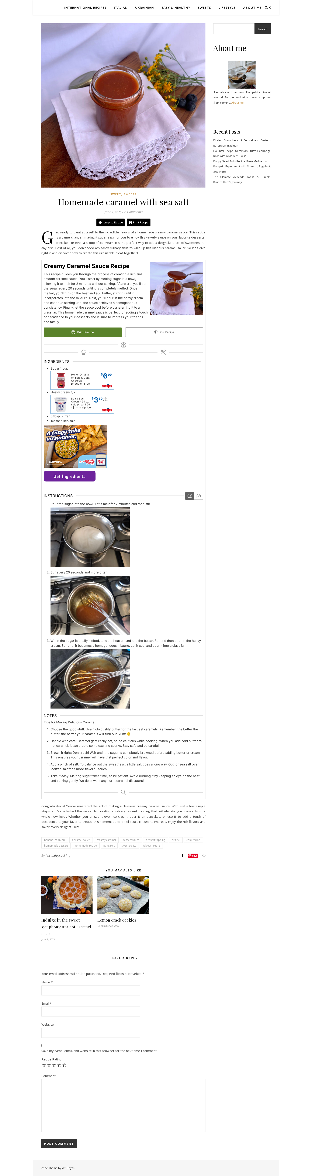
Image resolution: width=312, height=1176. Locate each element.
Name (47, 982)
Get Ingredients (69, 476)
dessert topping (155, 840)
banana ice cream (55, 840)
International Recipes (85, 7)
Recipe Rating (51, 1059)
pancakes (109, 845)
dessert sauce (130, 840)
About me (252, 7)
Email (46, 1003)
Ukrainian (144, 7)
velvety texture (151, 845)
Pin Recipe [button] (166, 332)
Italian (121, 7)
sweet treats (128, 845)
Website (47, 1024)
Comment (48, 1076)
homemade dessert (56, 845)
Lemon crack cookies (116, 920)
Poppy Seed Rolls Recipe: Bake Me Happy (240, 161)
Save (194, 855)
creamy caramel (106, 840)
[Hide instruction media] (198, 495)
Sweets (204, 7)
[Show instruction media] (189, 495)
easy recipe (193, 840)
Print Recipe (140, 222)
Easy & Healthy (176, 7)
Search (262, 29)
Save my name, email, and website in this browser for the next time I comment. (99, 1051)
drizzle (176, 840)
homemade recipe (85, 845)
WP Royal (68, 1168)
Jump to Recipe (112, 222)
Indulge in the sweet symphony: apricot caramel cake (66, 927)
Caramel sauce (81, 840)
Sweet (115, 194)
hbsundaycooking (58, 855)
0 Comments (133, 212)
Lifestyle (227, 7)
